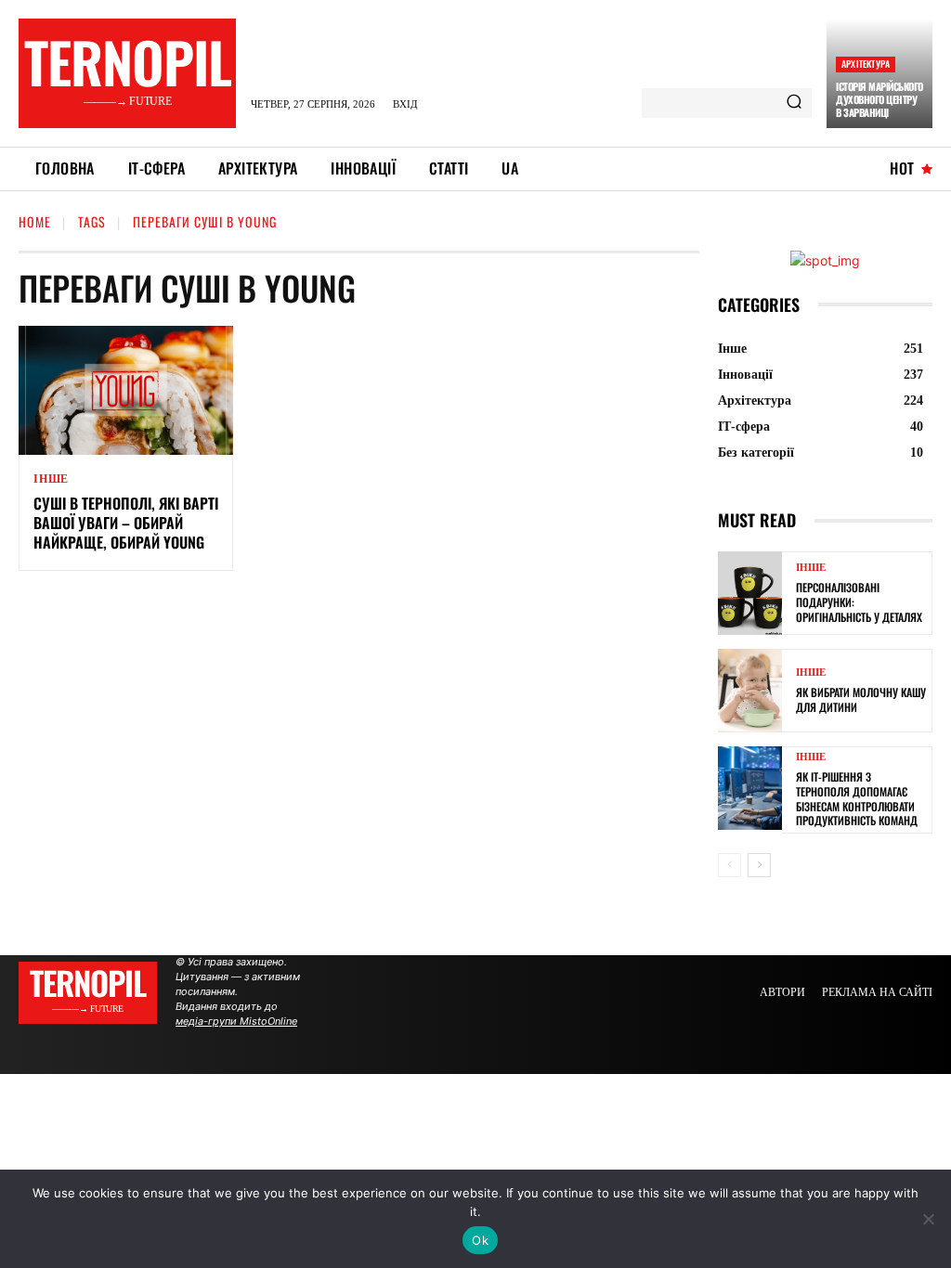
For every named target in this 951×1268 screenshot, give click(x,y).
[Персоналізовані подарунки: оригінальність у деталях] (750, 593)
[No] (927, 1219)
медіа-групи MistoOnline (236, 1021)
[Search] (794, 103)
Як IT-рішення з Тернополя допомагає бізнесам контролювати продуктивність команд (857, 798)
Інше (51, 479)
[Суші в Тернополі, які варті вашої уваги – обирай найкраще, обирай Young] (126, 390)
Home (35, 221)
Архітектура (865, 64)
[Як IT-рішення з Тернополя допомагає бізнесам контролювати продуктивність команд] (750, 788)
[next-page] (759, 865)
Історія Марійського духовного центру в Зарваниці (879, 100)
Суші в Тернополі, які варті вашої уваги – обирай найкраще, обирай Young (125, 522)
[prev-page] (729, 865)
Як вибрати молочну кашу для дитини (861, 699)
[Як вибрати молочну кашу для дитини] (750, 690)
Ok (480, 1240)
